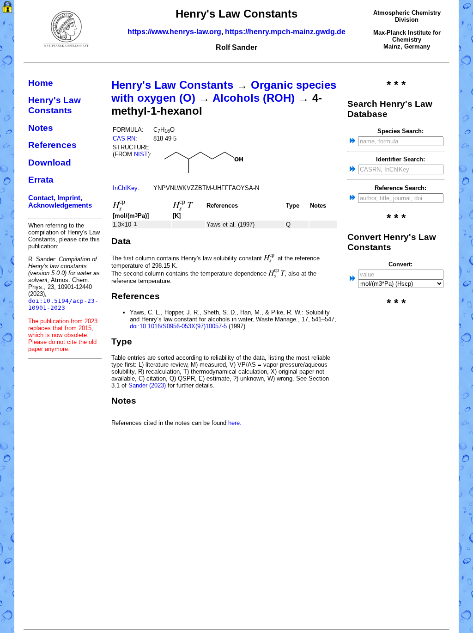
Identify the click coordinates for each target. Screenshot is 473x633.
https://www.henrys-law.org (174, 32)
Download (49, 162)
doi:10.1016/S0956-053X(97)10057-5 (178, 326)
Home (40, 83)
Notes (40, 128)
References (52, 145)
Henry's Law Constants (54, 105)
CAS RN (124, 138)
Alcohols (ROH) (253, 98)
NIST (141, 154)
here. (235, 422)
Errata (41, 179)
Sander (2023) (147, 385)
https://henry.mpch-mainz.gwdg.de (285, 32)
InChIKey (125, 187)
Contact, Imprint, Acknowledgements (60, 201)
